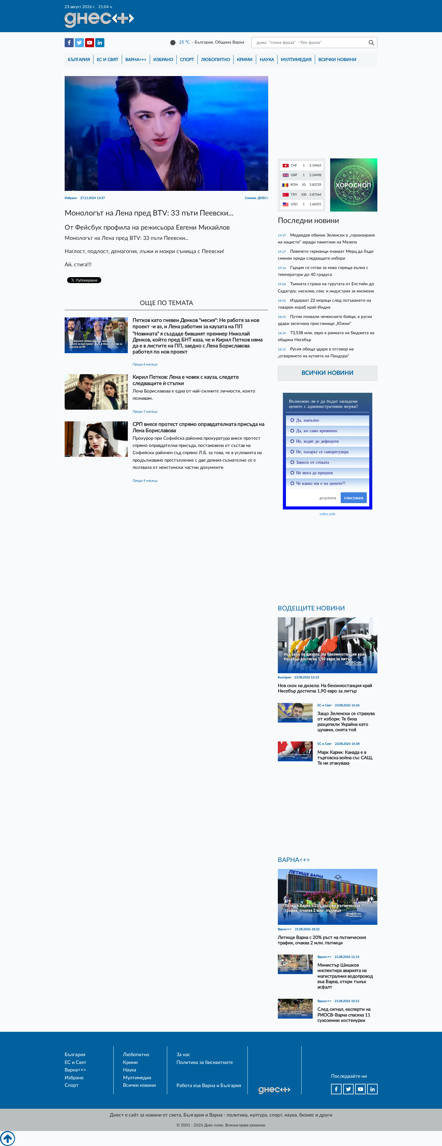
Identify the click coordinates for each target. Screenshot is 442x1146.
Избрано (163, 59)
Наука (267, 59)
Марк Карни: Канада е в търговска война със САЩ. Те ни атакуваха (345, 758)
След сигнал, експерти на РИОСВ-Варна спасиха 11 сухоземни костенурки (344, 1014)
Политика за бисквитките (204, 1062)
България (79, 59)
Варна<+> (135, 59)
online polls (328, 514)
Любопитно (215, 59)
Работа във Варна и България (208, 1085)
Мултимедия (296, 59)
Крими (245, 59)
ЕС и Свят (107, 59)
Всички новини (337, 59)
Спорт (187, 59)
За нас (183, 1054)
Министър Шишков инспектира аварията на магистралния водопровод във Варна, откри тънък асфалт (345, 976)
